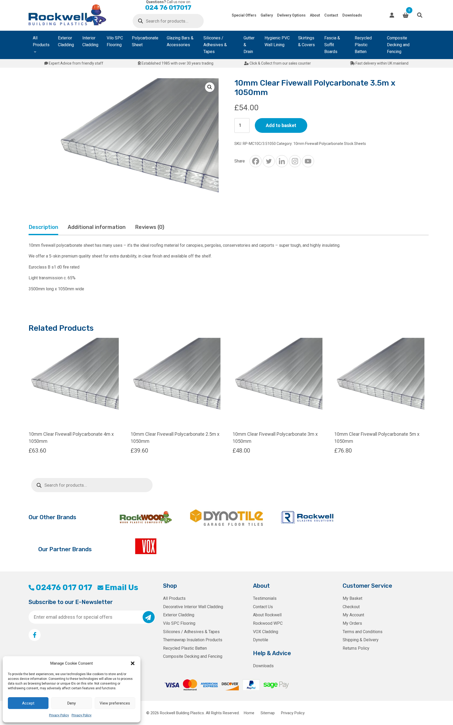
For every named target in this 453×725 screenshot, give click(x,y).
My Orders (352, 623)
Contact (331, 15)
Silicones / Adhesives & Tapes (215, 44)
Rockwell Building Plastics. (182, 713)
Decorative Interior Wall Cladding (193, 606)
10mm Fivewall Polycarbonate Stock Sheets (329, 143)
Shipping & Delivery (361, 639)
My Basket (352, 598)
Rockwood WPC (268, 623)
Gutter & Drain (249, 44)
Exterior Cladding (66, 41)
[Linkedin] (282, 161)
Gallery (267, 15)
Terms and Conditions (362, 631)
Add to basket (281, 125)
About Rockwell (267, 614)
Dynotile (260, 639)
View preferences (115, 703)
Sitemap (268, 713)
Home (249, 713)
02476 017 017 (64, 587)
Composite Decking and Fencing (398, 44)
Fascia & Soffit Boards (332, 44)
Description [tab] (43, 227)
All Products (41, 41)
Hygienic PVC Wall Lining (277, 41)
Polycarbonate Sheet (145, 41)
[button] (132, 663)
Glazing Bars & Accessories (180, 41)
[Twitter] (269, 161)
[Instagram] (295, 161)
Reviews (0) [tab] (149, 227)
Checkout (351, 606)
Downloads (352, 15)
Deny (71, 703)
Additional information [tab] (97, 227)
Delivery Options (291, 15)
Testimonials (265, 598)
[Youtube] (308, 161)
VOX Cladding (265, 631)
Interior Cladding (90, 41)
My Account (353, 614)
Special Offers (244, 15)
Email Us (121, 587)
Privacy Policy (59, 715)
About (315, 15)
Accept (28, 703)
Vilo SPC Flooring (115, 41)
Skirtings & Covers (306, 41)
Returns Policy (356, 648)
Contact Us (263, 606)
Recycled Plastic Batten (363, 44)
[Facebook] (256, 161)
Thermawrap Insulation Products (192, 639)
